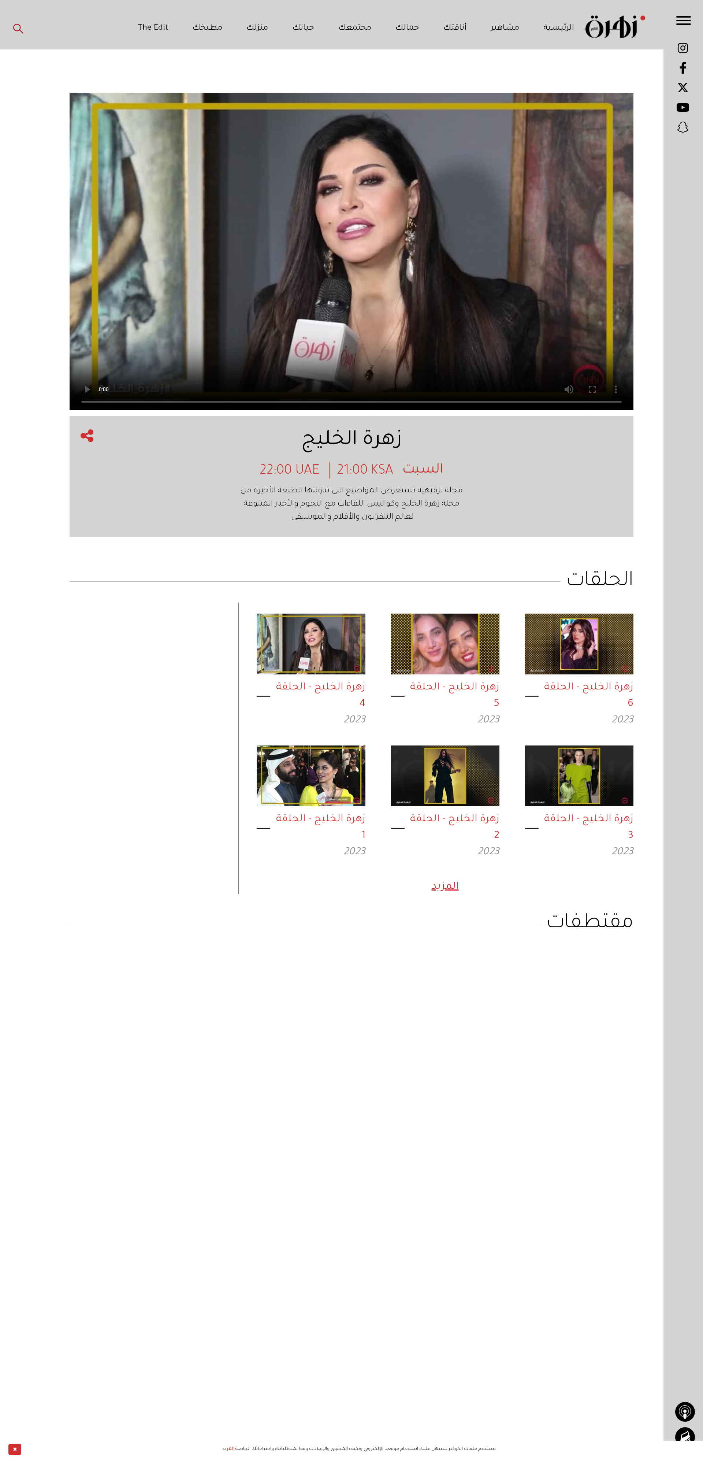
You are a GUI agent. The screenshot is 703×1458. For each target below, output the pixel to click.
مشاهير (505, 28)
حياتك (303, 28)
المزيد (445, 887)
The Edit (153, 28)
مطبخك (207, 28)
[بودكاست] (685, 1412)
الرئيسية (558, 28)
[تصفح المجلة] (685, 1437)
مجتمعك (354, 28)
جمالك (407, 28)
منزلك (257, 28)
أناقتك (454, 28)
